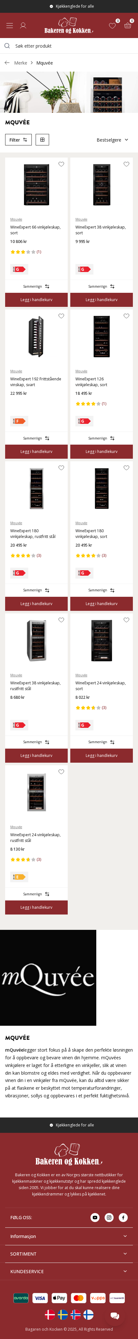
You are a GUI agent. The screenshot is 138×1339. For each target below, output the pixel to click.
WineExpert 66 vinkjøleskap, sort (35, 230)
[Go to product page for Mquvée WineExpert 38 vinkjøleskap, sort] (101, 185)
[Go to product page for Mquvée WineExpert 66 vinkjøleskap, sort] (36, 185)
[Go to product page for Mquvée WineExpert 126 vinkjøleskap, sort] (101, 336)
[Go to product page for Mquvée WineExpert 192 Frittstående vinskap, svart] (36, 336)
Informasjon (23, 1236)
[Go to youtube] (95, 1217)
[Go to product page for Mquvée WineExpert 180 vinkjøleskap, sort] (101, 488)
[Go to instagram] (109, 1217)
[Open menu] (10, 26)
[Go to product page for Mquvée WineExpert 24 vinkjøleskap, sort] (101, 640)
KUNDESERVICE (27, 1271)
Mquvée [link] (44, 63)
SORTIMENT (23, 1254)
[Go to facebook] (123, 1217)
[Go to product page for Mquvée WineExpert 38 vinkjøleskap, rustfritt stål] (36, 640)
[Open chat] (115, 1316)
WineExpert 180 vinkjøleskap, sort (91, 533)
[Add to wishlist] (61, 164)
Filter (14, 140)
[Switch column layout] (42, 139)
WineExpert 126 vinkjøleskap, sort (91, 381)
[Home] (69, 25)
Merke (20, 63)
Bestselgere (109, 140)
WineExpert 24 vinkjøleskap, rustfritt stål (35, 837)
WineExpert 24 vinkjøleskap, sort (100, 685)
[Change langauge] (50, 1315)
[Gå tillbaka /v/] (7, 62)
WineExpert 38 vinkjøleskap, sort (100, 230)
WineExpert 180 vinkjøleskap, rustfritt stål (33, 533)
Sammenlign (32, 286)
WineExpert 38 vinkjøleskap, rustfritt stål (35, 685)
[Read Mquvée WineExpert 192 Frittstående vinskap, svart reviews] (17, 404)
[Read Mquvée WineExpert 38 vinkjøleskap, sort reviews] (82, 252)
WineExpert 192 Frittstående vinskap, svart (35, 381)
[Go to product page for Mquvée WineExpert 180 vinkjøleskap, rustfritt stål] (36, 488)
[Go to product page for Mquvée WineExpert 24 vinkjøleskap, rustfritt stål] (36, 792)
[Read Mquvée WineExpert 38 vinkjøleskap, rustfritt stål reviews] (17, 708)
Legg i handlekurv (36, 299)
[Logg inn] (23, 25)
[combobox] (69, 45)
